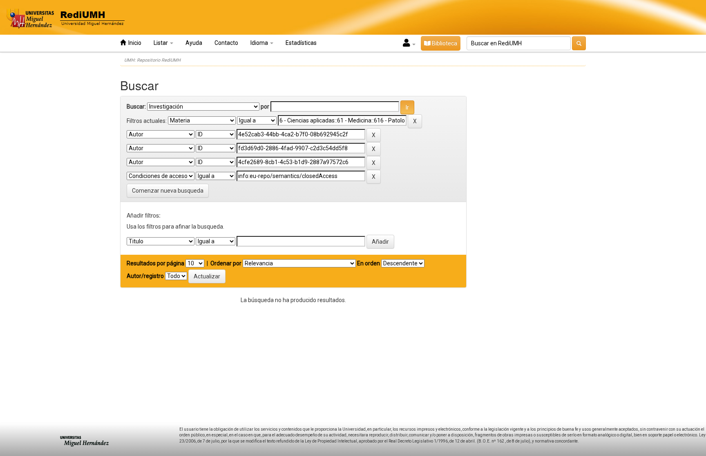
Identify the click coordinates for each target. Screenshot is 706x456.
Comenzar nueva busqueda (167, 190)
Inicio (133, 43)
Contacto (226, 43)
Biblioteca (444, 43)
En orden (368, 263)
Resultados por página (155, 263)
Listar (161, 43)
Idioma (259, 43)
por (265, 106)
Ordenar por (225, 263)
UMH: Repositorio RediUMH (152, 60)
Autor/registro (145, 276)
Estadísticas (301, 43)
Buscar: (136, 106)
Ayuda (193, 43)
